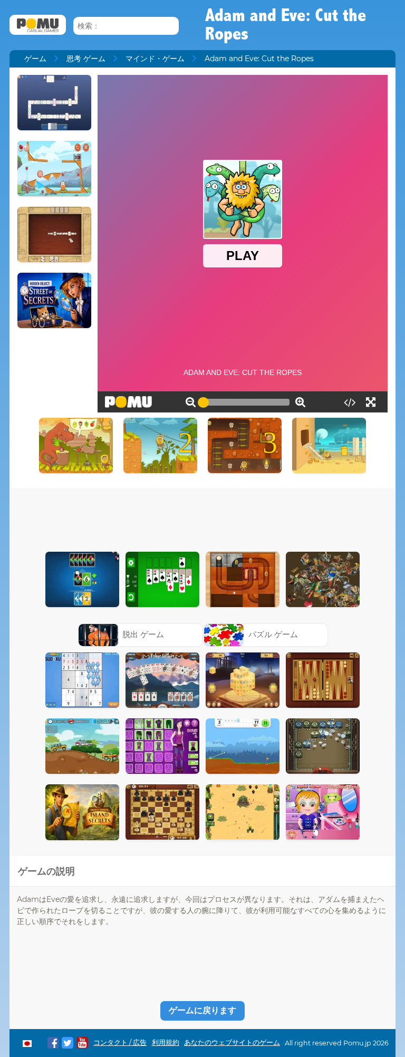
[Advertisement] (202, 517)
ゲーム (35, 58)
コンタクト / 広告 (120, 1042)
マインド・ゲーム (155, 58)
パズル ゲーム (273, 634)
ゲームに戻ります (202, 1010)
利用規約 (165, 1042)
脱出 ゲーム (143, 634)
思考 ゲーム (85, 58)
